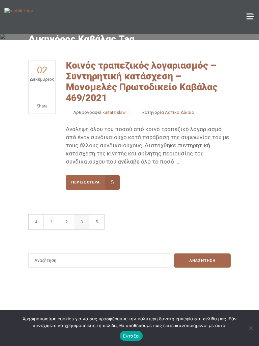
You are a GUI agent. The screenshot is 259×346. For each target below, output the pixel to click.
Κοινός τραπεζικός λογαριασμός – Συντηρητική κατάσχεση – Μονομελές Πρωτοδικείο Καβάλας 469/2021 (142, 81)
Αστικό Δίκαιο (179, 112)
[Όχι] (250, 328)
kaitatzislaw (114, 112)
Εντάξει (131, 336)
